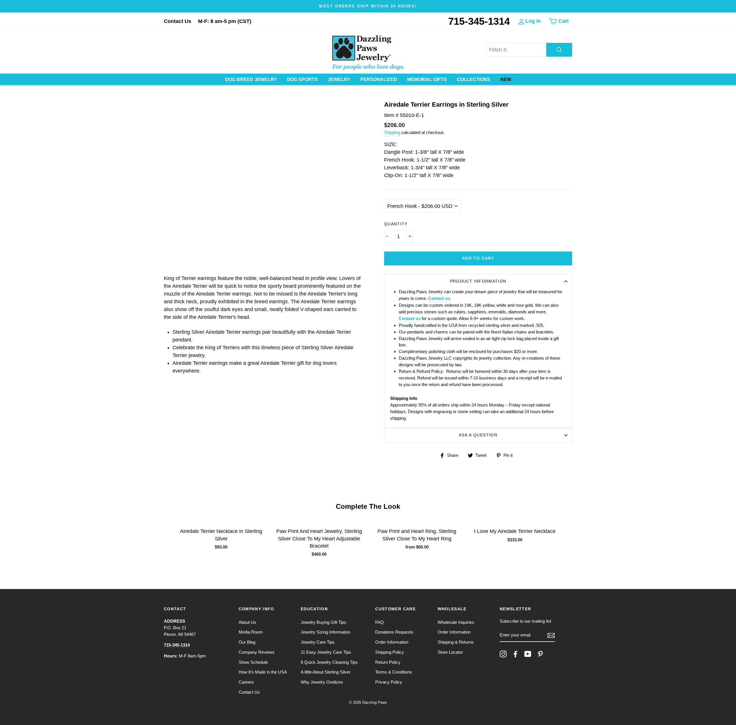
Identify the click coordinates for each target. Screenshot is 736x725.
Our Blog (247, 642)
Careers (246, 682)
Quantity (396, 224)
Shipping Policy (389, 652)
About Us (247, 622)
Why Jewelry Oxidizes (322, 682)
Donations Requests (394, 632)
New (505, 79)
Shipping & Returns (456, 642)
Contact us (439, 298)
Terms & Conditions (393, 672)
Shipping (392, 132)
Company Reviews (257, 652)
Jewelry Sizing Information (325, 632)
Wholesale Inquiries (456, 622)
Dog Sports (302, 79)
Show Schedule (253, 662)
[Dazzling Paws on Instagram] (503, 654)
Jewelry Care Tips (318, 642)
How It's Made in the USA (263, 672)
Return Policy (387, 662)
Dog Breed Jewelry (251, 79)
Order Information (391, 642)
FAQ (379, 622)
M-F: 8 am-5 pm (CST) (224, 21)
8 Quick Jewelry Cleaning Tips (329, 662)
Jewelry (339, 79)
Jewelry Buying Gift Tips (323, 622)
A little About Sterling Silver (325, 672)
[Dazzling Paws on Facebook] (515, 654)
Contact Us (177, 21)
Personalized (378, 79)
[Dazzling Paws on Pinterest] (540, 654)
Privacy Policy (388, 682)
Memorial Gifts (427, 79)
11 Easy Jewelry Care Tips (326, 652)
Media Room (251, 632)
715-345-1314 (479, 21)
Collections (473, 79)
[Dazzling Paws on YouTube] (527, 654)
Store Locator (450, 652)
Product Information (478, 281)
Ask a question (478, 435)
